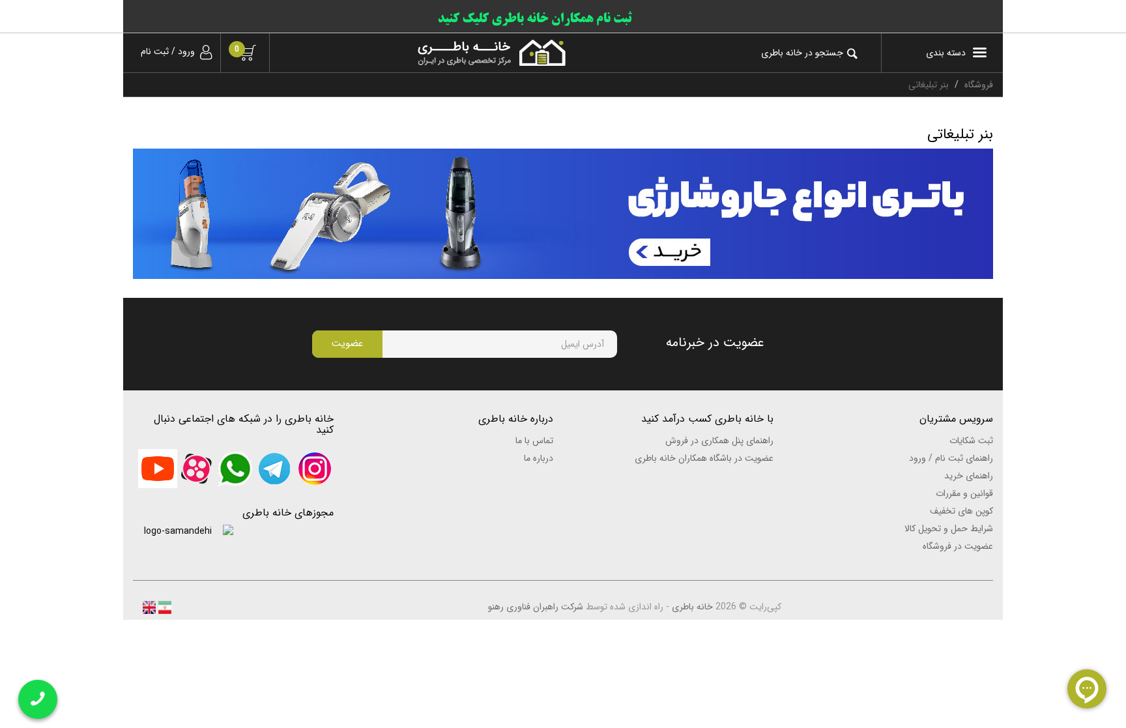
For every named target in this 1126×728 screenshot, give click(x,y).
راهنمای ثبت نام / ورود (951, 458)
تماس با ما (534, 440)
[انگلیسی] (149, 607)
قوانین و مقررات (964, 493)
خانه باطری (692, 607)
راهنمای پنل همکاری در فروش (719, 440)
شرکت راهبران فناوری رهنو (535, 607)
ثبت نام (155, 51)
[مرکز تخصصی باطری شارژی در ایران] (427, 53)
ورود (186, 51)
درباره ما (538, 458)
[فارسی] (163, 607)
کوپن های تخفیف (961, 510)
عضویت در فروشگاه (958, 546)
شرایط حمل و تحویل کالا (948, 528)
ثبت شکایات (971, 440)
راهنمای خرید (968, 475)
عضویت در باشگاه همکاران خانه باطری (704, 458)
